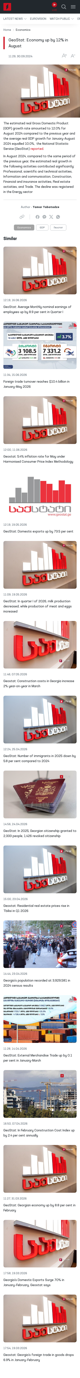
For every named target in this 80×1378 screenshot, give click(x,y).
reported (37, 149)
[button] (15, 19)
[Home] (7, 7)
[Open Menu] (73, 6)
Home (7, 29)
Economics (24, 227)
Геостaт (58, 227)
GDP (42, 227)
